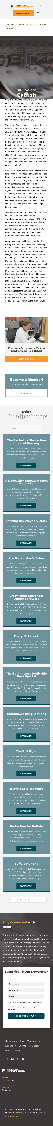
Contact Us (6, 1090)
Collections (11, 1041)
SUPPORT (6, 1087)
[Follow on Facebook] (7, 1059)
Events (22, 1046)
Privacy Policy (12, 1050)
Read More (26, 465)
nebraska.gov (11, 1116)
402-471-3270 (8, 1080)
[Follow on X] (18, 1059)
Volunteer (34, 1046)
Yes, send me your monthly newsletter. (21, 1008)
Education (10, 1046)
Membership (33, 1041)
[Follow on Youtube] (23, 1059)
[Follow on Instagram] (12, 1059)
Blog (21, 1041)
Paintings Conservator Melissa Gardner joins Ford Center (26, 349)
